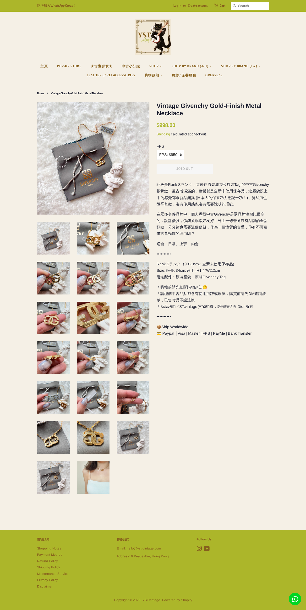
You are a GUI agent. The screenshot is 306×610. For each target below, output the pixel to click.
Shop (154, 66)
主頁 (44, 66)
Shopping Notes (49, 548)
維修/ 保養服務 (184, 75)
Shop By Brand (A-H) (190, 66)
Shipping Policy (48, 567)
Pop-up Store (69, 66)
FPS (160, 146)
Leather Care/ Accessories (111, 75)
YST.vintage (151, 600)
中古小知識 (131, 66)
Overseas (214, 75)
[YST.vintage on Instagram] (199, 549)
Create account (198, 5)
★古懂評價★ (102, 66)
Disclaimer (45, 586)
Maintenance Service (53, 574)
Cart (222, 5)
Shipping (163, 134)
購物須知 (152, 75)
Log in (177, 5)
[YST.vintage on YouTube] (207, 549)
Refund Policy (47, 561)
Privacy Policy (47, 580)
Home (40, 93)
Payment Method (49, 554)
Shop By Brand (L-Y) (239, 66)
